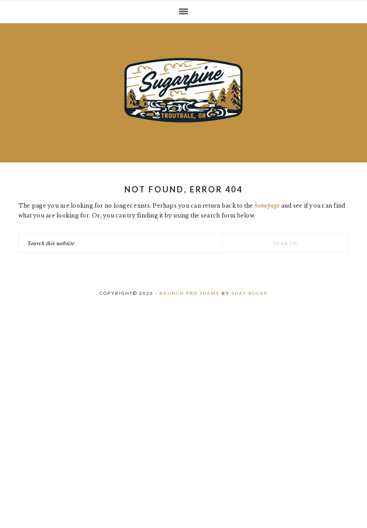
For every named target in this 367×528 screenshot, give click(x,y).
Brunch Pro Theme (189, 293)
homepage (267, 205)
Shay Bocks (249, 293)
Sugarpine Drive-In (183, 90)
